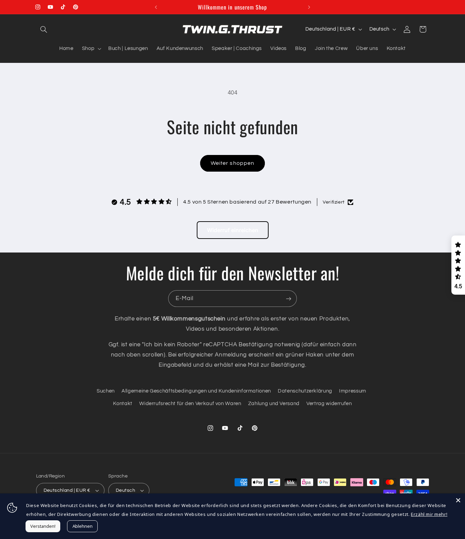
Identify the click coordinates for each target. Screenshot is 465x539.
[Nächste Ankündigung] (309, 7)
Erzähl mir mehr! (429, 514)
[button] (44, 29)
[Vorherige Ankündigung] (155, 7)
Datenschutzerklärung (305, 391)
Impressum (352, 391)
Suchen (106, 391)
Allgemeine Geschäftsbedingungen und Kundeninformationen (196, 391)
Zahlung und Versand (274, 403)
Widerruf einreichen (232, 230)
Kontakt (122, 403)
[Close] (458, 500)
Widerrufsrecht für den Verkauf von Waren (190, 403)
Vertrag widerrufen (329, 403)
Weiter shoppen (232, 163)
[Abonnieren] (288, 298)
